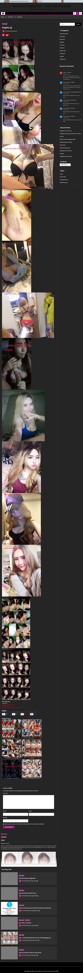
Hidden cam (63, 50)
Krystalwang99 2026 (76, 92)
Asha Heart (73, 100)
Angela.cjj (7, 27)
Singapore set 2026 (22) (66, 150)
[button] (74, 13)
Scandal (62, 56)
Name (4, 811)
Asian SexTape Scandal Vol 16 (27, 893)
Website (5, 817)
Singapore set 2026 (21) (66, 130)
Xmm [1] (40, 1)
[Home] (3, 13)
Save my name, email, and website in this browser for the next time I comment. (24, 824)
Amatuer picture (64, 33)
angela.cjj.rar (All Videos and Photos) (10, 707)
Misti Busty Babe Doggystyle (27, 878)
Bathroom (62, 39)
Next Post (3, 834)
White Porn (62, 59)
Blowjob (62, 42)
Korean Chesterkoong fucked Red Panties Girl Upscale (35, 908)
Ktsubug (73, 108)
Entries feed (63, 176)
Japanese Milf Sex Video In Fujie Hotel (30, 952)
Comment (5, 793)
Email (30, 811)
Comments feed (64, 179)
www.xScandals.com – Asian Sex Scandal (41, 6)
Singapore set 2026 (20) (66, 156)
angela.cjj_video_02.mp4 (8, 706)
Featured (62, 47)
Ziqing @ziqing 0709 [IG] (66, 142)
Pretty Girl (27, 920)
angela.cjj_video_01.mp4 (8, 704)
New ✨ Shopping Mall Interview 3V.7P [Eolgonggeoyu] (35, 937)
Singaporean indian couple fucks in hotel (19, 1)
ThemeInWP (56, 971)
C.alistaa (69, 72)
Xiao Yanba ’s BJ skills (25, 923)
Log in (61, 174)
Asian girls (4, 23)
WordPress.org (63, 182)
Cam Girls (62, 45)
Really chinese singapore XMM (67, 139)
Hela (2, 840)
